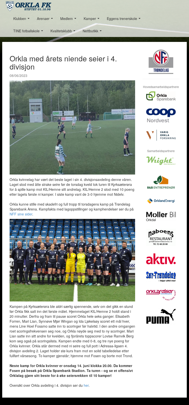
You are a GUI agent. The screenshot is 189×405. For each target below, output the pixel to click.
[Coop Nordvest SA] (160, 119)
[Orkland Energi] (160, 204)
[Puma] (160, 320)
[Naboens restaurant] (160, 241)
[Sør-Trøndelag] (160, 280)
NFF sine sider (21, 213)
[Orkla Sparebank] (160, 99)
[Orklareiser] (160, 298)
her (86, 385)
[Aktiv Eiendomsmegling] (160, 262)
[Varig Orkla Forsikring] (160, 139)
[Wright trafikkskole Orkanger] (160, 164)
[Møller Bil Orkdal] (160, 220)
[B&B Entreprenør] (160, 185)
